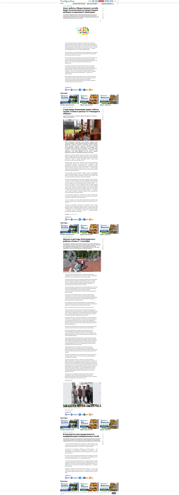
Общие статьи (65, 107)
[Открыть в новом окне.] (67, 90)
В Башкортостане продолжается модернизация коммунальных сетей (107, 3)
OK (96, 1)
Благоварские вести (67, 1)
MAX (111, 1)
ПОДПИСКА (101, 1)
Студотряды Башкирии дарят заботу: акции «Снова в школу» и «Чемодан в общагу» (79, 3)
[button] (100, 393)
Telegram (107, 1)
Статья (61, 3)
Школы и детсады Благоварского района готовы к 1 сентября (92, 3)
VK (93, 1)
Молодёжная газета (73, 214)
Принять (113, 493)
